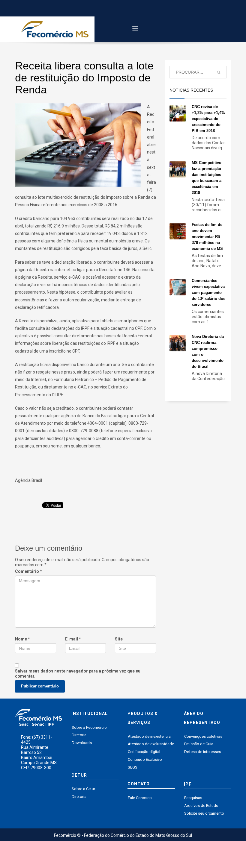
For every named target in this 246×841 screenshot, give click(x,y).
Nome (22, 639)
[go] (218, 72)
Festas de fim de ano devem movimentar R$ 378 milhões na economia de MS (207, 236)
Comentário (28, 571)
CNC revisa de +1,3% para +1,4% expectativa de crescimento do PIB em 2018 (208, 118)
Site (119, 639)
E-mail (73, 639)
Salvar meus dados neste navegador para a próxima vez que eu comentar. (77, 673)
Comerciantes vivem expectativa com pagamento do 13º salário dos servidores (208, 292)
